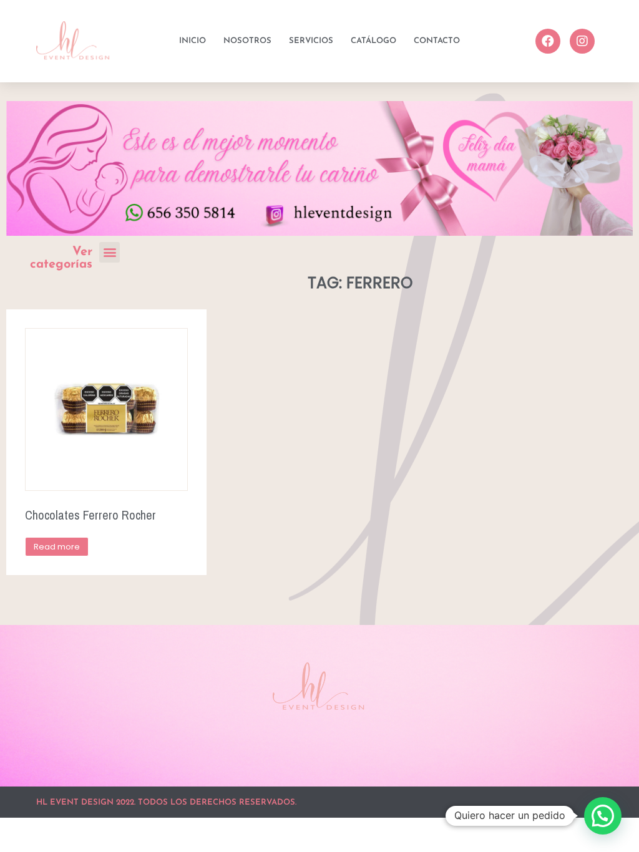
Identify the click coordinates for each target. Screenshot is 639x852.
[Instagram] (582, 41)
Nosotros (247, 41)
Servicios (311, 41)
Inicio (192, 41)
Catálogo (373, 41)
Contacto (437, 41)
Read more (57, 547)
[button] (109, 252)
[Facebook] (547, 41)
